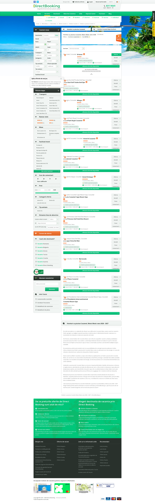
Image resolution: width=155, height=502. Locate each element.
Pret (40, 186)
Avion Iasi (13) (52, 103)
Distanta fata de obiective (48, 215)
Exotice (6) (51, 200)
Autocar (51, 98)
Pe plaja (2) (39, 145)
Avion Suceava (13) (54, 108)
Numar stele (43, 117)
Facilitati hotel (44, 142)
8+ (44, 179)
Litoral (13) (40, 200)
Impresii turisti (90, 14)
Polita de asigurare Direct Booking (44, 464)
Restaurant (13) (40, 148)
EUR (110, 2)
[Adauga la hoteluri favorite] (65, 55)
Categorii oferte (45, 197)
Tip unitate (43, 207)
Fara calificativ (42, 181)
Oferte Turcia (60, 452)
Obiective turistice (69, 14)
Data (36, 41)
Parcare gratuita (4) (41, 153)
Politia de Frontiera (83, 452)
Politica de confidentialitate (42, 452)
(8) (54, 120)
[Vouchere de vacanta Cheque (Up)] (42, 493)
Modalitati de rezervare (45, 306)
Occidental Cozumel (70, 159)
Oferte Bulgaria (61, 446)
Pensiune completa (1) (54, 134)
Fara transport (40, 98)
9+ (38, 179)
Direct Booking (47, 6)
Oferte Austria (61, 460)
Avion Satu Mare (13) (41, 113)
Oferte (116, 54)
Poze (115, 61)
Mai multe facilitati (47, 171)
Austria (42, 262)
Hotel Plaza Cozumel (70, 279)
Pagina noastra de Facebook (43, 472)
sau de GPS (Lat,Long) (40, 226)
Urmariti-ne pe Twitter (41, 474)
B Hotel (79, 54)
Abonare (52, 289)
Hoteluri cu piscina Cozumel (76, 29)
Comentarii (116, 64)
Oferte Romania (61, 454)
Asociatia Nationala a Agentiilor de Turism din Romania (87, 456)
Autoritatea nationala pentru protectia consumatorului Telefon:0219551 (86, 448)
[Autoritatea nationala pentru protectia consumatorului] (105, 487)
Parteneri (102, 14)
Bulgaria (43, 247)
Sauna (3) (38, 168)
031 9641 (111, 5)
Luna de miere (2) (41, 203)
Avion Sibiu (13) (53, 105)
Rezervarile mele (101, 2)
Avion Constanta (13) (41, 108)
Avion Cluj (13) (40, 103)
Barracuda (82, 259)
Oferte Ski (102, 457)
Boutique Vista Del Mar (71, 241)
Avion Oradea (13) (41, 111)
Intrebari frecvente (43, 303)
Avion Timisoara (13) (41, 105)
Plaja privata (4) (40, 158)
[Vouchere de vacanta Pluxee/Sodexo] (62, 493)
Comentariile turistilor (44, 299)
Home (39, 14)
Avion (37, 100)
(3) (41, 120)
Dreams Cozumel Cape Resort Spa (75, 197)
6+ (56, 179)
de (35, 223)
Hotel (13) (39, 211)
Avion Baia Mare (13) (54, 111)
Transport (42, 94)
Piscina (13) (39, 155)
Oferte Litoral (103, 454)
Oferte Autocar (104, 463)
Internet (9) (39, 166)
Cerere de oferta (45, 234)
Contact (39, 18)
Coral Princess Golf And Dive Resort (76, 219)
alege (56, 35)
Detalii (116, 57)
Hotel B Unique (87, 177)
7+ (50, 179)
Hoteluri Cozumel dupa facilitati (107, 29)
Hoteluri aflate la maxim (41, 219)
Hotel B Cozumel (89, 139)
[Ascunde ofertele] (91, 75)
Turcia (42, 254)
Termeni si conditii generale (42, 449)
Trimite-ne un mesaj (40, 454)
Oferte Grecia (60, 449)
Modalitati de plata (43, 310)
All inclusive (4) (41, 137)
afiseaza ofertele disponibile (90, 66)
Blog (110, 14)
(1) (43, 123)
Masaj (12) (39, 161)
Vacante (47, 14)
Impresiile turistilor (105, 465)
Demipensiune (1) (41, 133)
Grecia (42, 251)
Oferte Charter (104, 460)
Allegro (79, 100)
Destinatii (56, 14)
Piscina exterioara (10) (42, 163)
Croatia (42, 258)
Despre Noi (66, 2)
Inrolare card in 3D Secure (85, 472)
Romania (43, 244)
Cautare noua (44, 30)
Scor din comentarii (46, 175)
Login (91, 2)
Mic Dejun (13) (52, 131)
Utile (80, 14)
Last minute (103, 449)
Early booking (103, 446)
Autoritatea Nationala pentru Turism (88, 469)
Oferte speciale (104, 452)
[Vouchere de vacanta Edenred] (84, 493)
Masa (41, 127)
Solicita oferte (79, 2)
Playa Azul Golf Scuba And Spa (74, 82)
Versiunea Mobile (61, 497)
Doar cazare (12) (41, 131)
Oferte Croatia (61, 457)
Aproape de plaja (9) (41, 150)
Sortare (65, 48)
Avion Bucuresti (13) (54, 100)
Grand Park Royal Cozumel (72, 121)
